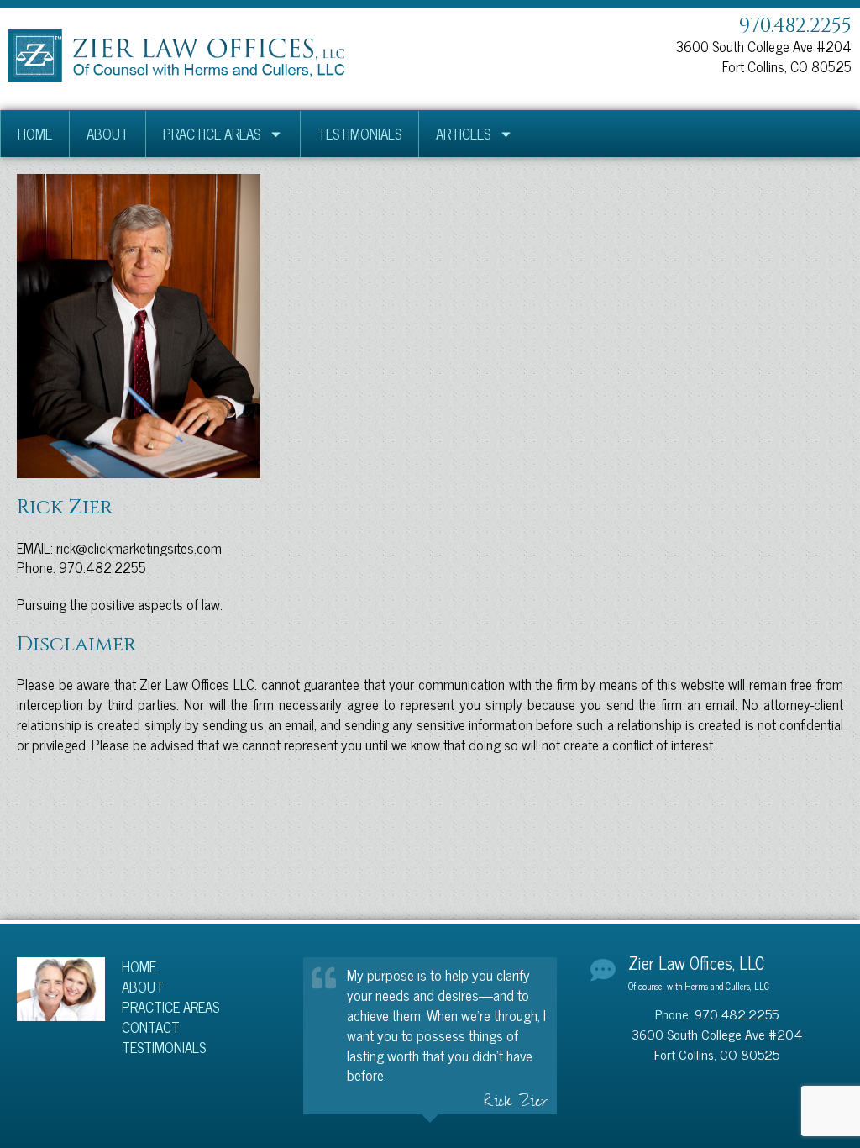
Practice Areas (211, 133)
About (107, 133)
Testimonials (359, 133)
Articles (463, 133)
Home (35, 133)
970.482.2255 (795, 26)
